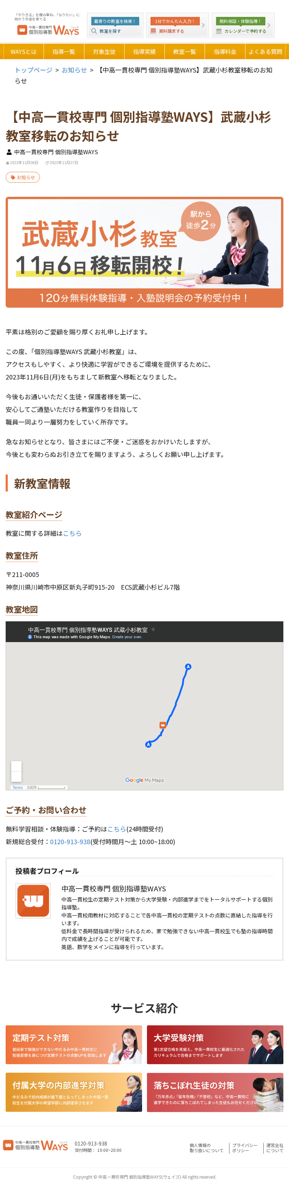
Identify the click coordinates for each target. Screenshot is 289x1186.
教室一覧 (184, 51)
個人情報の (206, 1147)
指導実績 (144, 51)
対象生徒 (104, 51)
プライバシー (245, 1147)
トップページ (33, 69)
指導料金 (225, 51)
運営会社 (274, 1147)
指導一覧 (64, 51)
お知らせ (74, 69)
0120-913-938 (70, 841)
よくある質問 (265, 51)
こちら (72, 533)
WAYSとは (24, 51)
